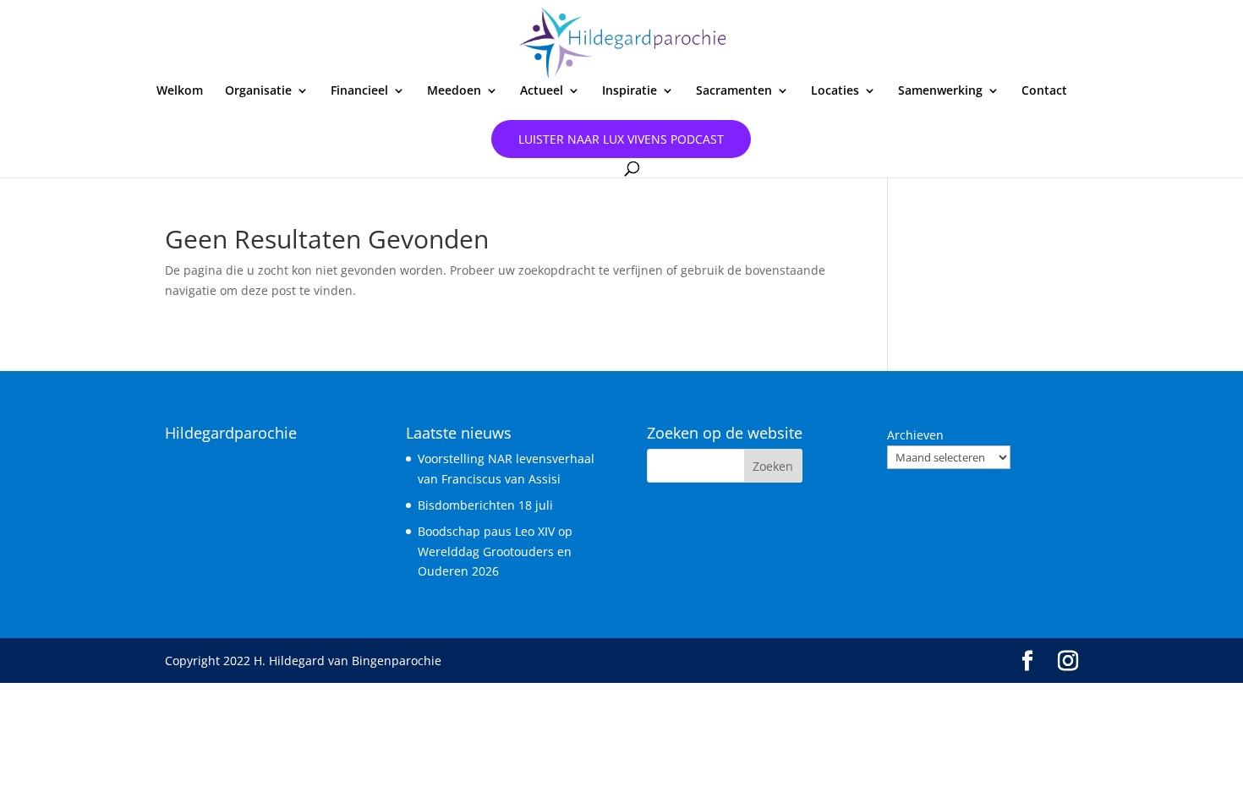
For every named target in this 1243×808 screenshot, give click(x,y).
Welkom (179, 91)
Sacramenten (734, 91)
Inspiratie (629, 91)
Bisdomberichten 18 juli (485, 505)
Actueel (541, 91)
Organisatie (258, 91)
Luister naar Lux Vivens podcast (621, 139)
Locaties (835, 91)
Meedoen (454, 91)
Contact (1044, 91)
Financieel (359, 91)
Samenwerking (940, 91)
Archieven (915, 435)
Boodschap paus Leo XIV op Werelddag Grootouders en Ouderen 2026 (495, 551)
